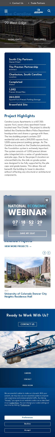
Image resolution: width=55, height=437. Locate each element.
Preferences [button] (25, 405)
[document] (27, 218)
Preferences (27, 418)
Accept (27, 430)
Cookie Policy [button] (14, 403)
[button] (47, 200)
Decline (27, 424)
